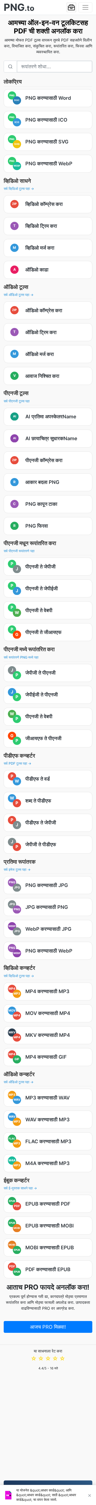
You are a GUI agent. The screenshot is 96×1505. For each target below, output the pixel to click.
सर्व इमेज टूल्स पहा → (17, 869)
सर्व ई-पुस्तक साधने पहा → (20, 1188)
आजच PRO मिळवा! (48, 1327)
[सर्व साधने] (71, 7)
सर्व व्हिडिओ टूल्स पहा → (19, 188)
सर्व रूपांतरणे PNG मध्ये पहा (21, 657)
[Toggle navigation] (85, 7)
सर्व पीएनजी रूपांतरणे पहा (19, 551)
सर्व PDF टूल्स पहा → (17, 763)
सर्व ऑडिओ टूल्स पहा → (18, 295)
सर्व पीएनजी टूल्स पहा (17, 401)
